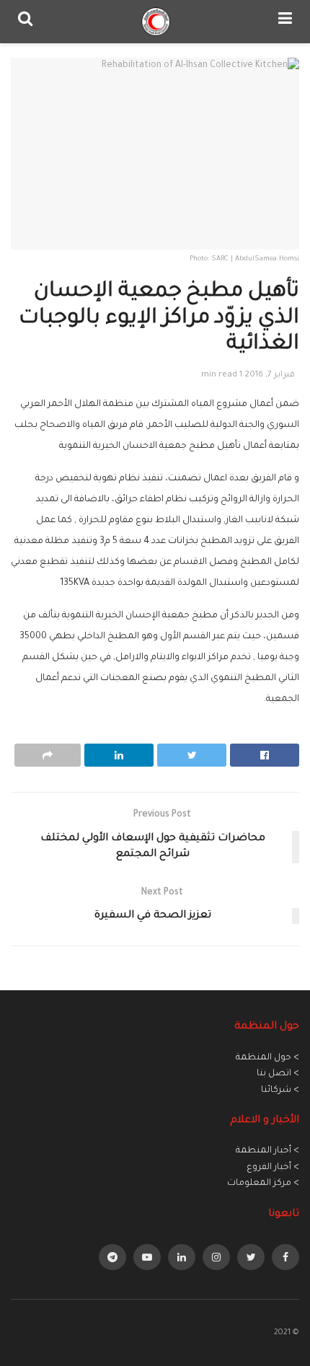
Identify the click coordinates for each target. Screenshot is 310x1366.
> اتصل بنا (278, 1074)
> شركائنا (280, 1090)
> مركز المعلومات (263, 1183)
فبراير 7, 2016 (269, 375)
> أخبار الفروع (273, 1168)
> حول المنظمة (267, 1058)
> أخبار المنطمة (267, 1151)
